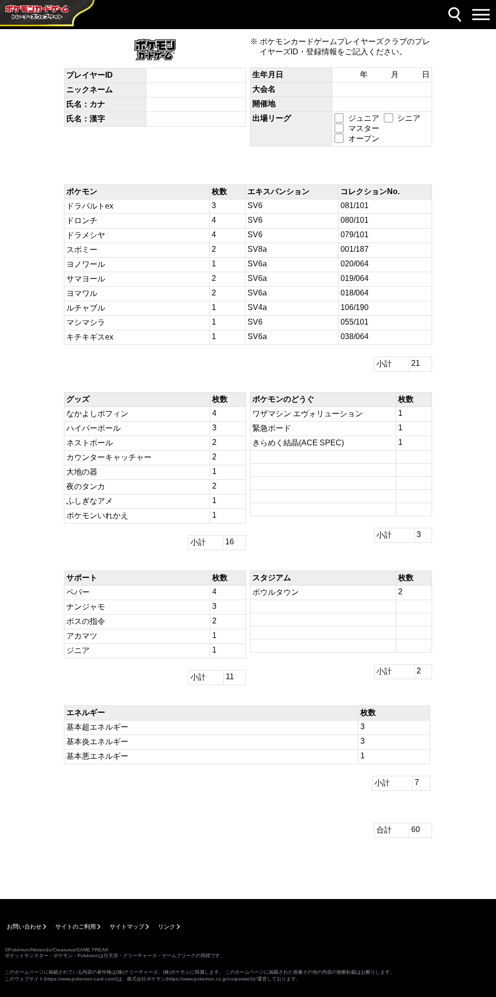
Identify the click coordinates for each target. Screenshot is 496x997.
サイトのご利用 (75, 926)
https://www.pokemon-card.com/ (80, 978)
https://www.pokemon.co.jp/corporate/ (209, 978)
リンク (166, 926)
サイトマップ (126, 926)
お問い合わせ (24, 926)
